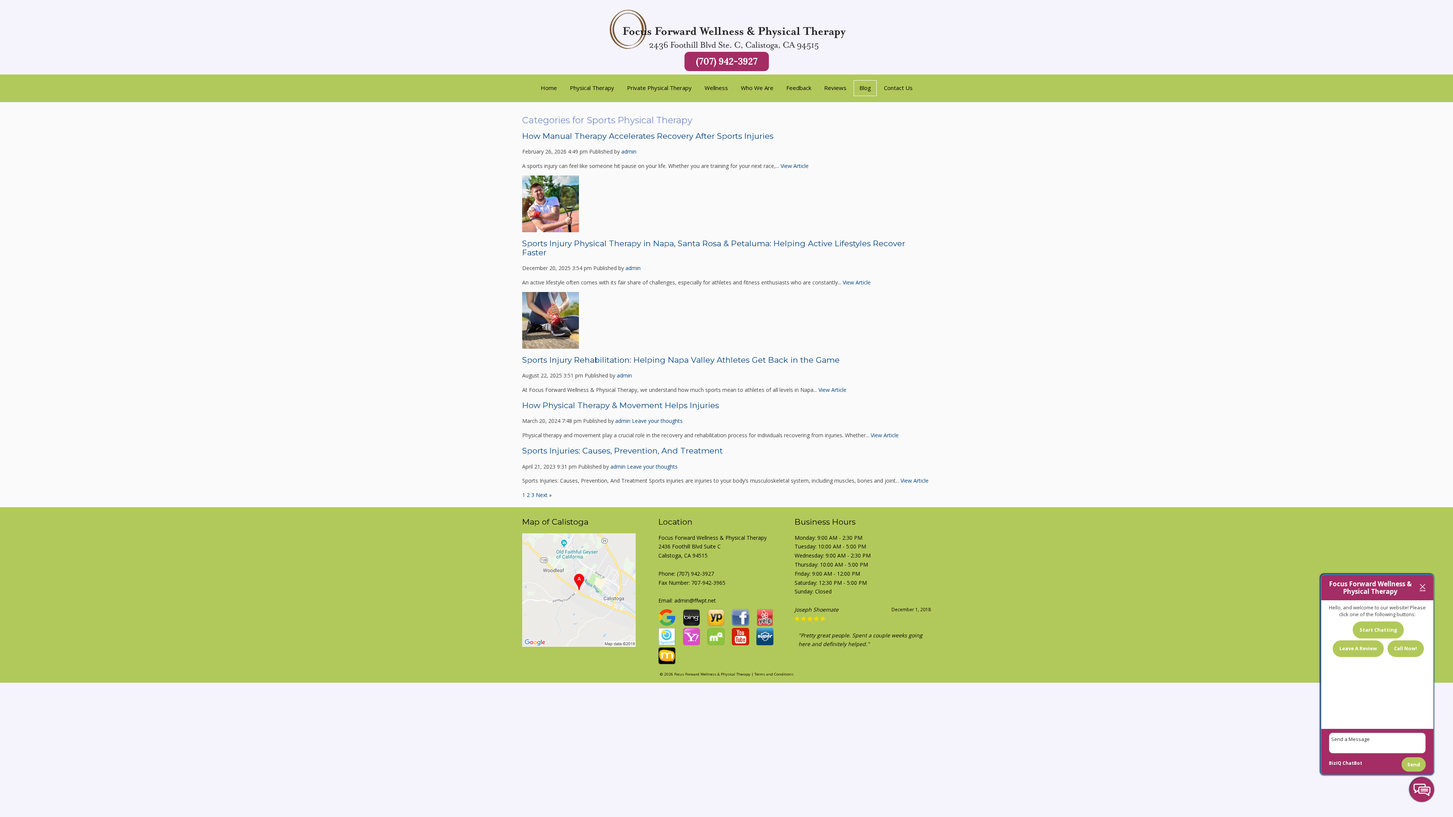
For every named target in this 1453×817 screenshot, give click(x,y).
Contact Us (898, 88)
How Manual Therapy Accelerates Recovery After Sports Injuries (647, 136)
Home (549, 88)
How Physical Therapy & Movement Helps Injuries (620, 405)
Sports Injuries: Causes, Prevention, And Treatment (622, 450)
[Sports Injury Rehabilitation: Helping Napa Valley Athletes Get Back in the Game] (550, 344)
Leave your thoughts (657, 420)
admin (628, 151)
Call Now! (1405, 648)
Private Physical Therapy (659, 88)
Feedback (798, 88)
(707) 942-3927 (727, 61)
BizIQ (1335, 763)
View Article (795, 165)
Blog (865, 88)
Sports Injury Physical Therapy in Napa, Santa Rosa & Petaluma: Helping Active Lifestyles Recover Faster (713, 248)
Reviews (835, 88)
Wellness (716, 88)
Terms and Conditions (774, 675)
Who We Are (757, 88)
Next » (544, 495)
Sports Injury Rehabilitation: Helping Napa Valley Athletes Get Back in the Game (681, 360)
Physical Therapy (592, 88)
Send (1413, 764)
